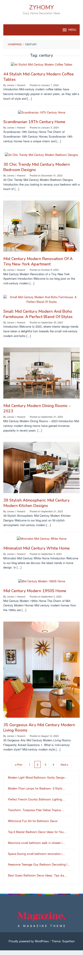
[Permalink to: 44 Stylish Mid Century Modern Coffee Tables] (41, 66)
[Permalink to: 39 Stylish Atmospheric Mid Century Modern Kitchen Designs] (41, 469)
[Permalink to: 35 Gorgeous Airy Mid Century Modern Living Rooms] (41, 671)
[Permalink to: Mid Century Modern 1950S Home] (41, 583)
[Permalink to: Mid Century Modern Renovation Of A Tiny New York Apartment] (41, 228)
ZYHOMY (41, 7)
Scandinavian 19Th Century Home (34, 121)
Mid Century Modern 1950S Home (34, 590)
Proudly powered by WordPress (29, 941)
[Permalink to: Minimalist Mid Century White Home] (41, 540)
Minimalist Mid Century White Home (36, 548)
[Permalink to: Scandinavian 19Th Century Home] (41, 114)
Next (63, 764)
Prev (19, 764)
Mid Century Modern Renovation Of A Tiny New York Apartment (38, 261)
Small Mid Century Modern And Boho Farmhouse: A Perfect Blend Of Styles (38, 314)
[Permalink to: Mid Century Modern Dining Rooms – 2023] (41, 375)
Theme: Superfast (63, 941)
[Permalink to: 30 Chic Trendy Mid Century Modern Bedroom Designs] (41, 157)
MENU (72, 30)
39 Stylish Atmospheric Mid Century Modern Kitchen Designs (36, 503)
